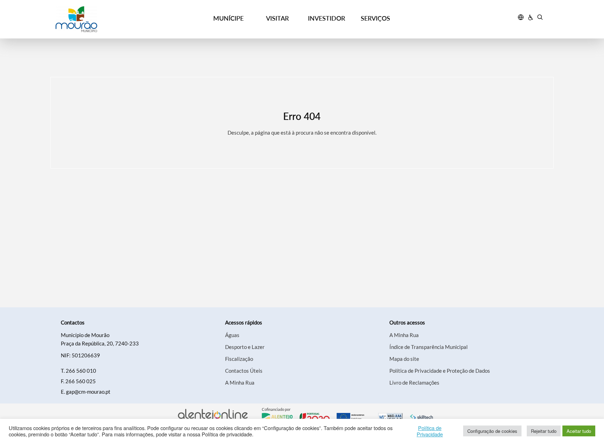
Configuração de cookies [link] (492, 431)
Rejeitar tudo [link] (543, 431)
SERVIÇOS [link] (375, 18)
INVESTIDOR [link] (326, 18)
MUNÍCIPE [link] (228, 18)
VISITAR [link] (277, 18)
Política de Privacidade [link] (430, 431)
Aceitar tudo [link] (579, 431)
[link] (117, 19)
